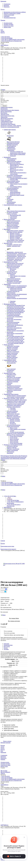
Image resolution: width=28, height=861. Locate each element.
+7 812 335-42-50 (11, 41)
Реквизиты (6, 6)
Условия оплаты (8, 23)
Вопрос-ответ (7, 27)
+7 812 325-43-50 (5, 36)
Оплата (6, 648)
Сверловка (6, 16)
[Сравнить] (4, 591)
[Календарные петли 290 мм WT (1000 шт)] (14, 564)
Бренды (3, 749)
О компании (7, 4)
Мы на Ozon (4, 770)
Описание (6, 643)
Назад (9, 497)
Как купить (7, 646)
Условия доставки (8, 24)
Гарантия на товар (8, 25)
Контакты (6, 5)
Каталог (3, 745)
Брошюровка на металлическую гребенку (15, 12)
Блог (2, 751)
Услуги (2, 748)
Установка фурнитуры (10, 17)
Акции (2, 746)
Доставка (6, 649)
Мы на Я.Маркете (5, 772)
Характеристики (8, 645)
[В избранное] (4, 589)
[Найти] (2, 104)
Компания (3, 752)
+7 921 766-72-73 (12, 39)
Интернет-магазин (5, 742)
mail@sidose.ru (4, 45)
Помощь (3, 759)
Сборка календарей (9, 15)
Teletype (3, 773)
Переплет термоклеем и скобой (12, 13)
